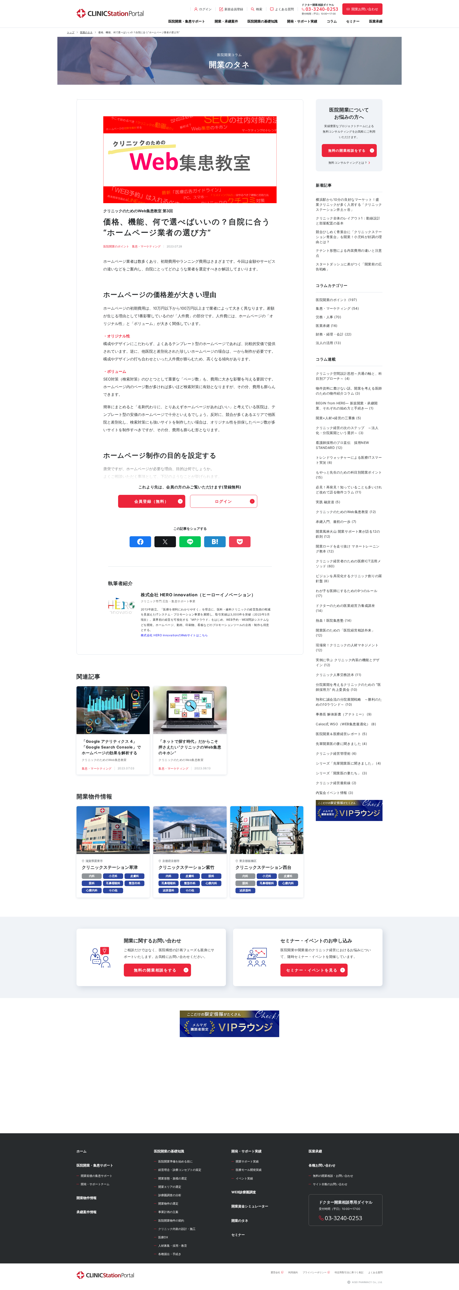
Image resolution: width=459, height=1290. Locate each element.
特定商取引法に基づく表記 (349, 1272)
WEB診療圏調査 (243, 1192)
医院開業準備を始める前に (175, 1161)
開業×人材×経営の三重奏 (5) (338, 418)
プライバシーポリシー (315, 1272)
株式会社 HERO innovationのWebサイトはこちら (174, 635)
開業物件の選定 (168, 1203)
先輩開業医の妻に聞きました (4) (341, 744)
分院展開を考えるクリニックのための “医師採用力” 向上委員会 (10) (348, 687)
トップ (70, 32)
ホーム (81, 1151)
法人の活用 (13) (328, 343)
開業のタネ (86, 32)
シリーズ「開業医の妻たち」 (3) (341, 773)
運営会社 (275, 1272)
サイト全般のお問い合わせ (330, 1184)
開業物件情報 (86, 1198)
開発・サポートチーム (95, 1184)
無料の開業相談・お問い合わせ (333, 1176)
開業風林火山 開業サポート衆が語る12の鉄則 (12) (348, 533)
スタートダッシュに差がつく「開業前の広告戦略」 (349, 266)
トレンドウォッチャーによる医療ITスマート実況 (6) (349, 459)
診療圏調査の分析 (169, 1195)
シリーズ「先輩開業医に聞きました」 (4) (348, 763)
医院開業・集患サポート (186, 21)
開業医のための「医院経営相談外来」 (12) (345, 632)
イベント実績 (244, 1178)
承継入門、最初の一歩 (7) (336, 521)
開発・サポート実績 (302, 21)
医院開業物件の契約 (171, 1220)
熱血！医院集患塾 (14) (333, 620)
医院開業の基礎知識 (262, 21)
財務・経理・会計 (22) (333, 334)
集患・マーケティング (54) (337, 308)
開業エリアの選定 (169, 1187)
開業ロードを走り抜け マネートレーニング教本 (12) (348, 548)
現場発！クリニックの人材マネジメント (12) (347, 647)
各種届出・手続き (169, 1254)
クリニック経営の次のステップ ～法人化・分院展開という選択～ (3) (347, 430)
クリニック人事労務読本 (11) (338, 675)
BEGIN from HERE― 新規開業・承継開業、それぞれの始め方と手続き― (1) (347, 405)
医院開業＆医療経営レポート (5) (341, 734)
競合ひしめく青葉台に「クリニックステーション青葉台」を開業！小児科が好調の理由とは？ (349, 237)
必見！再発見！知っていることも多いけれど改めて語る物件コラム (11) (349, 489)
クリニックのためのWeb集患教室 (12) (346, 512)
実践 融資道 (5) (328, 502)
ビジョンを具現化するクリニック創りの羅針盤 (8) (349, 578)
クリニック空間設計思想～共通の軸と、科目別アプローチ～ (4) (349, 375)
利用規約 (293, 1272)
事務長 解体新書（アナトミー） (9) (344, 714)
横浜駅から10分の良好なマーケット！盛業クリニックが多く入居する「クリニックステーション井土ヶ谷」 (349, 204)
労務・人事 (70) (328, 317)
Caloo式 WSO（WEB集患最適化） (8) (346, 724)
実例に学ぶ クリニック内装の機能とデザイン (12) (348, 662)
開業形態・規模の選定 (172, 1178)
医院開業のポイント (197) (336, 300)
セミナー (353, 21)
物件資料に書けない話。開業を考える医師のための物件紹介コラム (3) (349, 390)
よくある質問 (375, 1272)
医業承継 (375, 21)
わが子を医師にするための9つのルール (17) (346, 593)
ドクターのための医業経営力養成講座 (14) (345, 608)
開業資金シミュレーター (249, 1206)
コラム (332, 21)
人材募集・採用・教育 (172, 1245)
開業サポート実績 (247, 1161)
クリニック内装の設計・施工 (177, 1229)
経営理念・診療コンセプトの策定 (179, 1170)
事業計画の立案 (168, 1212)
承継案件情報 (86, 1212)
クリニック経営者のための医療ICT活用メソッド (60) (348, 563)
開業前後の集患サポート (96, 1176)
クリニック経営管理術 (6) (336, 753)
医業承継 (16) (327, 326)
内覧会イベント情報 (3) (334, 793)
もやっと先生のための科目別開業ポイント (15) (349, 474)
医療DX (163, 1237)
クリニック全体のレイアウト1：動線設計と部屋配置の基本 (348, 220)
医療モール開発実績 (249, 1170)
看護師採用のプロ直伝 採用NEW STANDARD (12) (342, 445)
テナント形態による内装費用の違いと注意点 (349, 252)
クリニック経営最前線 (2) (336, 783)
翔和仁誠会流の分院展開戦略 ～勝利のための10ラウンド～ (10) (349, 701)
